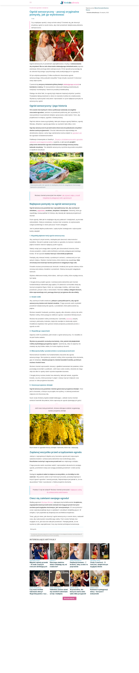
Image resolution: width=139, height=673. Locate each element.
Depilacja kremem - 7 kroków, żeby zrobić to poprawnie (79, 564)
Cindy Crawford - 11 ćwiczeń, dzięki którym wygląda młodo (99, 564)
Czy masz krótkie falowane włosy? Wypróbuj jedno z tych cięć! (38, 592)
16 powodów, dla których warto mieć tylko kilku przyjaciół (78, 592)
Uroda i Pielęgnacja (75, 560)
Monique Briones (47, 502)
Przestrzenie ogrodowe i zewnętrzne (39, 7)
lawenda (69, 319)
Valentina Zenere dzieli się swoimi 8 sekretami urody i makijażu (59, 592)
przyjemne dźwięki (72, 389)
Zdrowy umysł (74, 587)
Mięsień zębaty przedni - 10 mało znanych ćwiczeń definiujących (39, 564)
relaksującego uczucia (71, 84)
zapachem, (41, 210)
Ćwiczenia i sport (35, 560)
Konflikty (53, 560)
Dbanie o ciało (94, 587)
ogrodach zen (77, 133)
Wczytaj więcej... (69, 598)
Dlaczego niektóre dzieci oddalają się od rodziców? (58, 564)
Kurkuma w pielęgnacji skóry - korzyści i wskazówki (99, 592)
